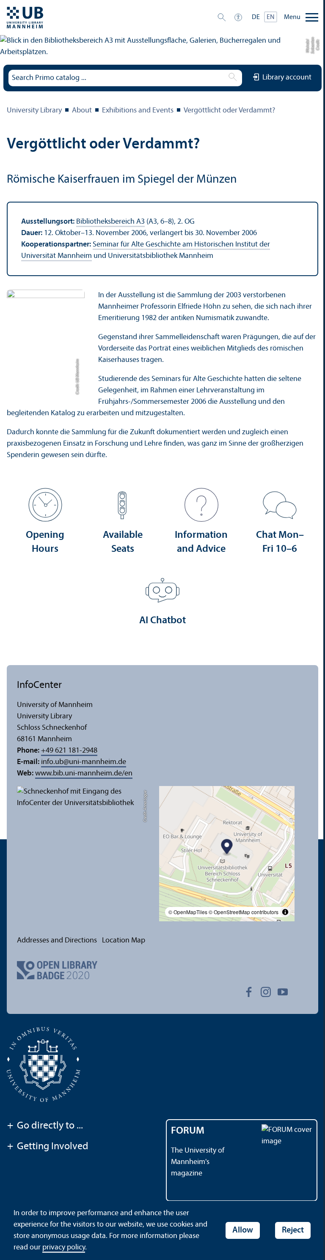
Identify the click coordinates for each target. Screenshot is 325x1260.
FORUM (187, 1131)
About (82, 111)
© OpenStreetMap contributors (243, 911)
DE (256, 17)
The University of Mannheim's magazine (197, 1162)
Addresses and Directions (57, 941)
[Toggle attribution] (285, 912)
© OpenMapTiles (187, 911)
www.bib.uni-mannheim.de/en (83, 774)
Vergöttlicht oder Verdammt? (229, 111)
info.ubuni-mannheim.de (83, 762)
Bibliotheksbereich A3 (110, 222)
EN (271, 17)
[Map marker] (227, 848)
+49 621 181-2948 (69, 751)
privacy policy (63, 1248)
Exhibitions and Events (138, 111)
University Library (34, 111)
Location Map (123, 941)
